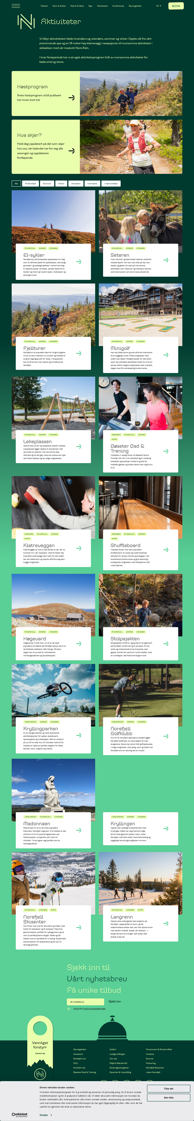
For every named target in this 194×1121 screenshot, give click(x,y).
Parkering (151, 1063)
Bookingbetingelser (119, 1067)
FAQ (75, 1063)
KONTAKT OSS (40, 1053)
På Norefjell (30, 183)
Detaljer (44, 1115)
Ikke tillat (168, 1097)
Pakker (44, 6)
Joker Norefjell (153, 1072)
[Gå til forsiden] (26, 21)
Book (176, 6)
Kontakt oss (79, 1067)
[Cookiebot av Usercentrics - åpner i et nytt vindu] (19, 1115)
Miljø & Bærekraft (118, 1063)
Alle (16, 183)
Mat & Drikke (77, 6)
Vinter (61, 183)
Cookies (150, 1054)
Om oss (113, 1058)
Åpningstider (135, 6)
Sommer (47, 183)
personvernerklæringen (95, 1009)
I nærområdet (111, 183)
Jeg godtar (89, 1009)
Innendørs (92, 183)
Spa (90, 6)
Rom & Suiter (59, 6)
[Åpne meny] (16, 5)
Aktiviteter (102, 6)
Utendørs (75, 183)
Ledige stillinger (117, 1054)
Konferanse (118, 6)
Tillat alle (168, 1088)
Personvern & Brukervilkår (159, 1049)
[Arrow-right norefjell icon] (71, 151)
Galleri (113, 1049)
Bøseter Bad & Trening (84, 1072)
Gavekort (78, 1054)
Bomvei (149, 1058)
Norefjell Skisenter (155, 1067)
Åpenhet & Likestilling (120, 1072)
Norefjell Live (79, 1058)
